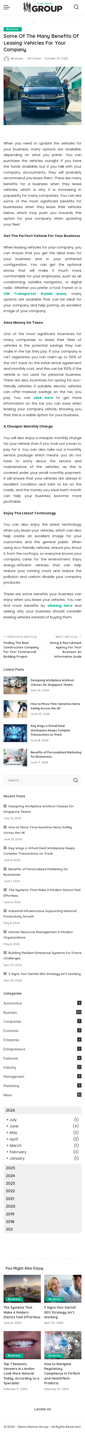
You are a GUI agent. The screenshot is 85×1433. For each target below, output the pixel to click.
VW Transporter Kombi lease (35, 293)
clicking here (59, 605)
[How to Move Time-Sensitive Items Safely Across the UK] (15, 709)
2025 (10, 1168)
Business (12, 29)
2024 (10, 1175)
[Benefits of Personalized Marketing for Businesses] (15, 757)
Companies (12, 1021)
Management (14, 1077)
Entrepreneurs (14, 1049)
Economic (11, 1031)
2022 (10, 1190)
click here (43, 397)
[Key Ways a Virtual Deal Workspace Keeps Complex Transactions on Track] (15, 733)
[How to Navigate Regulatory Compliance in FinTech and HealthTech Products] (62, 1345)
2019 (10, 1214)
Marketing (11, 1086)
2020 (10, 1206)
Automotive (13, 1003)
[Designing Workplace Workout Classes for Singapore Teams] (15, 685)
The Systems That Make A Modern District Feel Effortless (22, 1312)
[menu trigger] (8, 7)
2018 (10, 1221)
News (8, 1095)
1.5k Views (34, 58)
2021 (10, 1198)
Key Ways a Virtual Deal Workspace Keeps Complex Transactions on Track (50, 730)
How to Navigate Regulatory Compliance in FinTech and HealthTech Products (62, 1373)
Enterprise (11, 1040)
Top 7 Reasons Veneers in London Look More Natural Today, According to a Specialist (21, 1373)
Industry (10, 1067)
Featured (11, 1058)
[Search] (76, 7)
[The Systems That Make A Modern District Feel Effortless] (22, 1289)
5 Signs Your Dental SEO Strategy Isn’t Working (44, 974)
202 (9, 1229)
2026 (10, 1110)
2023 (10, 1183)
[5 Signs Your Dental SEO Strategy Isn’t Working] (62, 1289)
